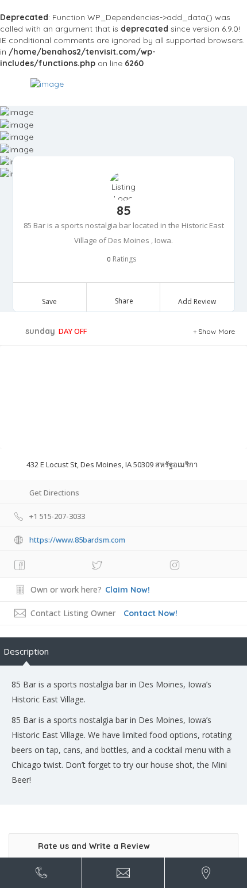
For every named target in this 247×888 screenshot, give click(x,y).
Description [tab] (26, 651)
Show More (217, 331)
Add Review (197, 301)
